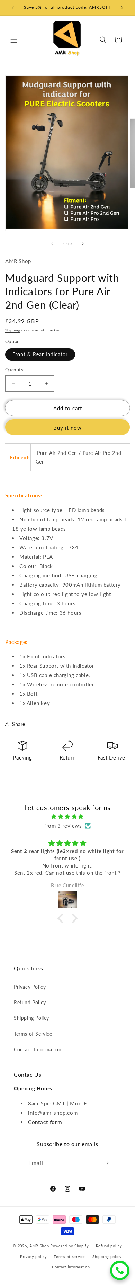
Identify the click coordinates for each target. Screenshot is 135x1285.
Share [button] (18, 724)
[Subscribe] (106, 1163)
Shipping (12, 330)
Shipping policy (107, 1256)
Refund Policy (30, 1002)
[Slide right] (82, 243)
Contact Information (37, 1049)
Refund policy (109, 1245)
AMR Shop (39, 1245)
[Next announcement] (122, 7)
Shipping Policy (31, 1018)
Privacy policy (33, 1256)
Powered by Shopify (69, 1245)
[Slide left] (52, 243)
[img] (67, 816)
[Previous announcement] (12, 7)
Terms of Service (33, 1034)
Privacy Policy (30, 987)
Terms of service (70, 1256)
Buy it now (67, 427)
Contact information (71, 1267)
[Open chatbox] (119, 1270)
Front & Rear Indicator (40, 354)
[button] (13, 39)
